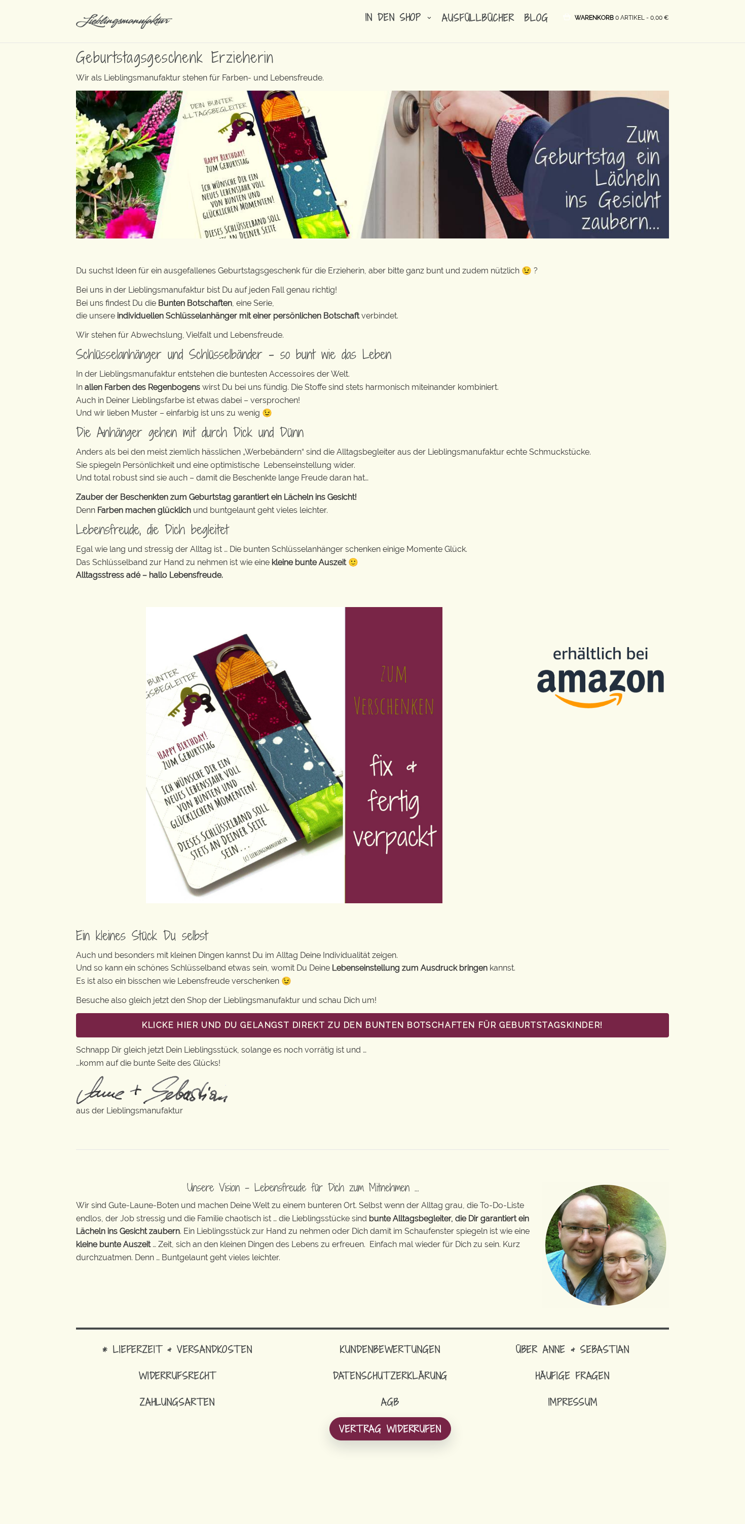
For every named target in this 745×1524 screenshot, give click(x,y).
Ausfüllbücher (478, 17)
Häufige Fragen (573, 1375)
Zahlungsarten (177, 1402)
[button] (622, 17)
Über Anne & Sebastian (572, 1349)
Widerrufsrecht (177, 1375)
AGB (390, 1402)
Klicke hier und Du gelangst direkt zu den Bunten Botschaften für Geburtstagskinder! (372, 1025)
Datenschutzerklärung (390, 1375)
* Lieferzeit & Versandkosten (177, 1349)
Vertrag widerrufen (390, 1428)
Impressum (573, 1402)
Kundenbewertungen (390, 1349)
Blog (536, 17)
